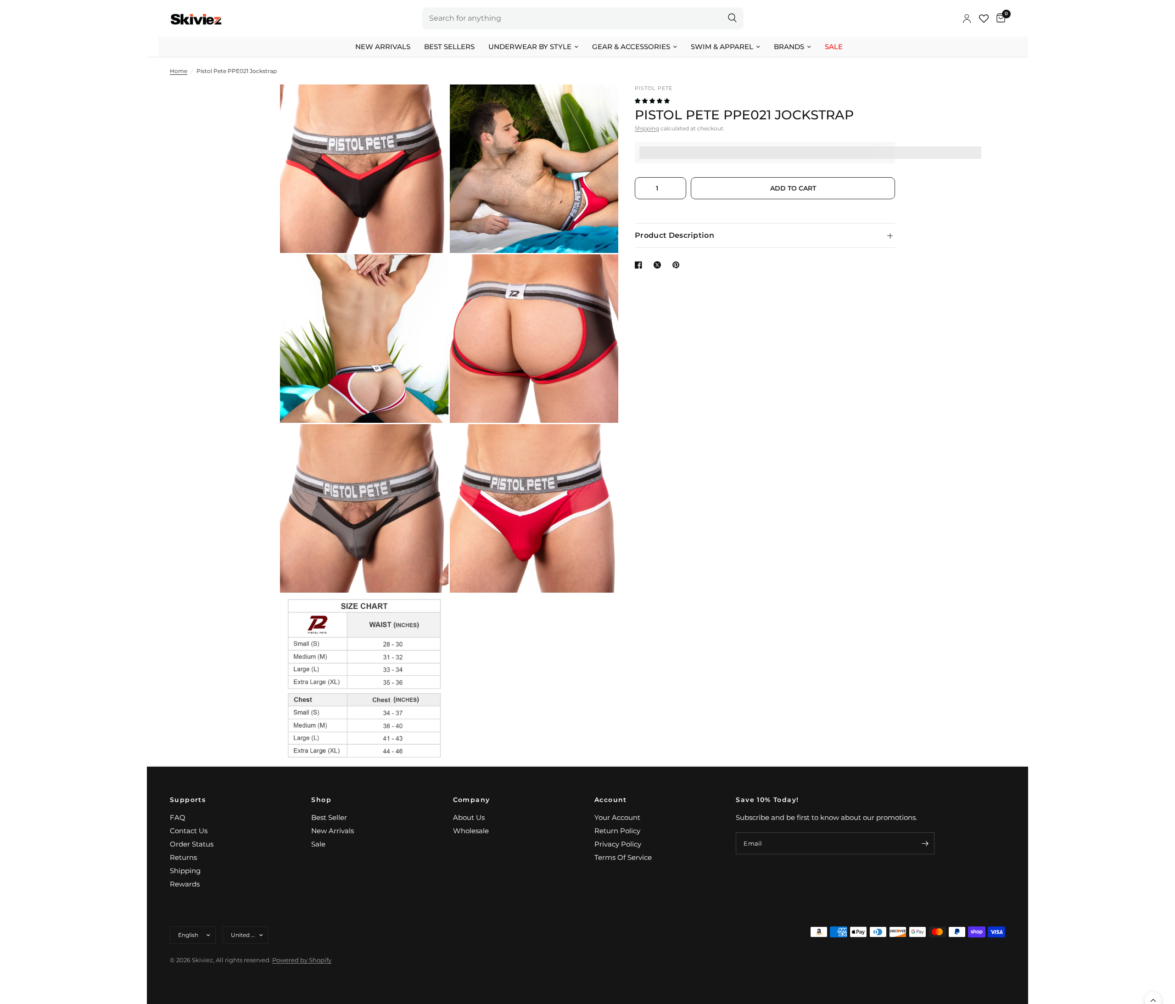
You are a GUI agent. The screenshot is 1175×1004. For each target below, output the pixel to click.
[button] (653, 100)
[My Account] (967, 18)
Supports (188, 799)
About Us (469, 817)
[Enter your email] (925, 843)
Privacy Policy (617, 844)
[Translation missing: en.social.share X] (659, 264)
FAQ (177, 817)
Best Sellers (449, 46)
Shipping (647, 128)
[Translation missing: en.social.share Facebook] (640, 264)
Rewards (185, 884)
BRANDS (789, 46)
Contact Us (188, 830)
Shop (321, 799)
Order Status (191, 844)
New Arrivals (382, 46)
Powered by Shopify (301, 960)
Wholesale (471, 830)
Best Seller (329, 817)
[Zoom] (429, 103)
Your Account (617, 817)
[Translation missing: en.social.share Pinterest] (677, 264)
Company (471, 799)
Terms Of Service (623, 857)
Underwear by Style (529, 46)
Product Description (674, 235)
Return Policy (617, 830)
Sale (834, 46)
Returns (183, 857)
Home (178, 70)
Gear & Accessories (631, 46)
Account (610, 799)
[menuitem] (382, 47)
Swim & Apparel (722, 46)
